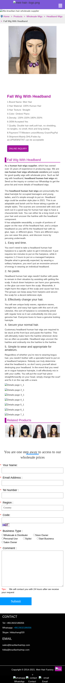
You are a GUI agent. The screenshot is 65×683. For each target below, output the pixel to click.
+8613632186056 (22, 627)
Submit (16, 601)
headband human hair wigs (24, 191)
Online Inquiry (18, 148)
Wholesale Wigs (34, 16)
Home (6, 16)
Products (18, 16)
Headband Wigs (54, 16)
